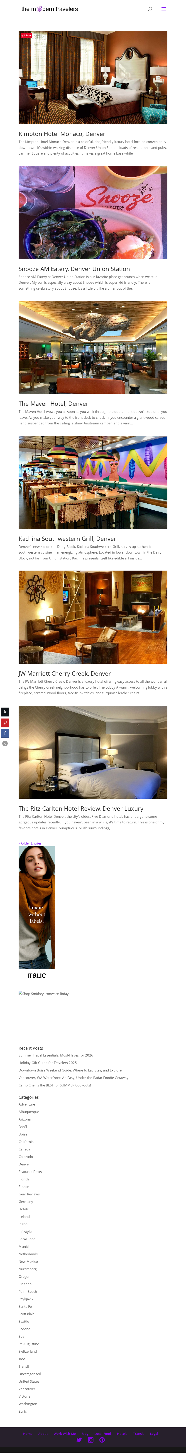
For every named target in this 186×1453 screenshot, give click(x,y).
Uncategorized (30, 1374)
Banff (23, 1126)
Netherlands (28, 1254)
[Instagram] (90, 1441)
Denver (24, 1164)
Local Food (27, 1239)
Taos (22, 1359)
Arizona (25, 1119)
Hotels (24, 1209)
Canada (24, 1149)
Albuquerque (29, 1111)
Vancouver (27, 1389)
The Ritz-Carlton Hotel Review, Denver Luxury (81, 808)
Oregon (24, 1276)
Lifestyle (25, 1231)
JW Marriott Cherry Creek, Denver (65, 673)
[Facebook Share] (5, 733)
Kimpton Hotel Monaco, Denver (62, 134)
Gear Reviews (29, 1194)
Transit (24, 1366)
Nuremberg (28, 1269)
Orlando (25, 1284)
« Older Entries (30, 843)
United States (29, 1381)
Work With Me (65, 1433)
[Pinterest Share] (5, 722)
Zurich (24, 1411)
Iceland (24, 1216)
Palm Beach (28, 1291)
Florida (24, 1179)
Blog (85, 1433)
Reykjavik (26, 1299)
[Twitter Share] (5, 712)
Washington (28, 1403)
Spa (21, 1336)
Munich (24, 1246)
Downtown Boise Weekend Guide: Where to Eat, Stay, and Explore (70, 1070)
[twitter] (79, 1441)
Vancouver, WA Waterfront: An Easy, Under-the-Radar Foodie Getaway (73, 1077)
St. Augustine (29, 1344)
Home (27, 1433)
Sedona (24, 1329)
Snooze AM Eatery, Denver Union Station (74, 269)
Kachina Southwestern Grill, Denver (67, 538)
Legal (154, 1433)
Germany (26, 1201)
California (26, 1141)
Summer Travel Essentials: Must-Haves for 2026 (56, 1055)
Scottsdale (26, 1314)
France (24, 1186)
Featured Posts (30, 1171)
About (43, 1433)
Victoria (24, 1396)
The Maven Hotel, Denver (53, 403)
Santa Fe (25, 1306)
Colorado (26, 1156)
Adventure (27, 1104)
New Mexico (28, 1261)
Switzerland (28, 1351)
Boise (23, 1134)
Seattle (24, 1321)
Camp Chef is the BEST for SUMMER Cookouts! (55, 1085)
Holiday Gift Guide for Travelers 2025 (48, 1062)
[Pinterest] (102, 1441)
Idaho (23, 1224)
